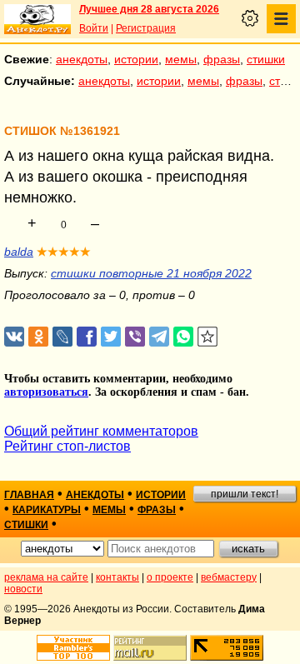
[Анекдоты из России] (37, 19)
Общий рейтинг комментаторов (101, 431)
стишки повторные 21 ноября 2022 (151, 273)
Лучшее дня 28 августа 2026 (149, 9)
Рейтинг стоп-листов (67, 446)
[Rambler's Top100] (73, 648)
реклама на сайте (46, 577)
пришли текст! (244, 494)
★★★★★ (64, 251)
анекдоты (82, 59)
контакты (117, 577)
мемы (181, 59)
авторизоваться (46, 392)
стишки (266, 59)
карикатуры (46, 510)
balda (18, 251)
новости (23, 589)
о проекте (170, 577)
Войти (93, 28)
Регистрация (146, 28)
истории (136, 59)
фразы (221, 59)
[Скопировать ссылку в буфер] (208, 337)
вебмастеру (229, 577)
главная (29, 495)
